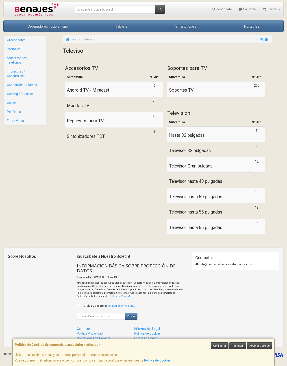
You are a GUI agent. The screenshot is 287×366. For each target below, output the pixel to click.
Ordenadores (16, 40)
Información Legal (147, 329)
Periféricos (14, 112)
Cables (12, 103)
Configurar (219, 345)
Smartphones (185, 26)
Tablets (121, 26)
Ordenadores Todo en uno (48, 26)
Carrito (272, 9)
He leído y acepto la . (108, 305)
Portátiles (14, 49)
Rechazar (238, 345)
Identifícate (223, 9)
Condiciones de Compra (94, 338)
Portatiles (251, 26)
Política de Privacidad (121, 296)
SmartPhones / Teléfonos (18, 60)
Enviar (131, 316)
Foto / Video (15, 121)
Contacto (249, 9)
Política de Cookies (157, 360)
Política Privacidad (90, 333)
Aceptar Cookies (259, 345)
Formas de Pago (145, 338)
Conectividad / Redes (22, 85)
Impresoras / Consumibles (16, 74)
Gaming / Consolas (20, 94)
